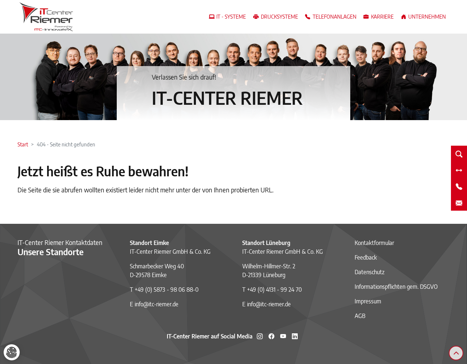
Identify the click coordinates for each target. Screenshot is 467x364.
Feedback (366, 257)
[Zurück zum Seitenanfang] (456, 353)
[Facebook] (271, 336)
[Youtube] (283, 336)
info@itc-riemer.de (156, 304)
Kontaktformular (374, 242)
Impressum (368, 301)
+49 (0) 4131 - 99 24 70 (274, 289)
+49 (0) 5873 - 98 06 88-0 (166, 289)
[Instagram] (260, 336)
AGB (360, 315)
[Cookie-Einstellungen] (12, 352)
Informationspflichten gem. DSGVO (396, 286)
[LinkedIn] (295, 336)
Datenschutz (370, 272)
